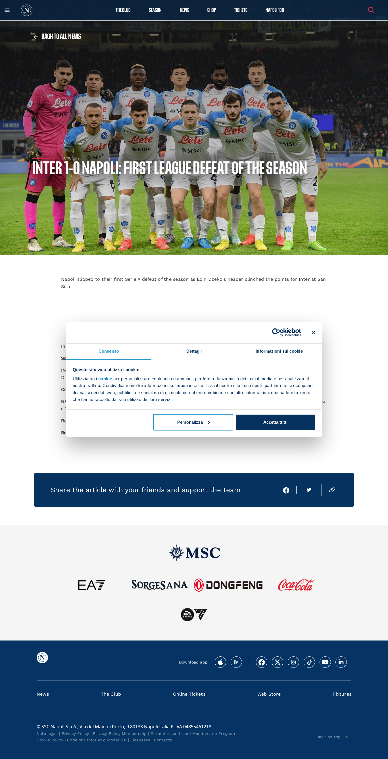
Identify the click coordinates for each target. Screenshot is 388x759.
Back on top (328, 737)
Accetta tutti (275, 422)
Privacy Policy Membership (120, 733)
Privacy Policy (75, 733)
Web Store (269, 694)
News (43, 694)
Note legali (47, 733)
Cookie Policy (50, 740)
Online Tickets (189, 694)
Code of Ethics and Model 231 (97, 740)
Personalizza (190, 422)
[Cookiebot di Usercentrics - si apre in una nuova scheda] (276, 332)
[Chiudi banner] (314, 332)
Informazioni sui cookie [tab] (279, 350)
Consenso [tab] (109, 350)
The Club (111, 694)
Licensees (140, 740)
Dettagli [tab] (194, 350)
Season (155, 10)
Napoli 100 (275, 10)
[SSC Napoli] (26, 10)
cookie (105, 378)
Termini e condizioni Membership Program (193, 733)
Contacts (163, 740)
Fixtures (342, 694)
